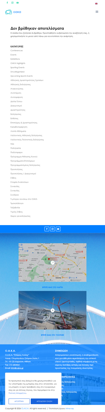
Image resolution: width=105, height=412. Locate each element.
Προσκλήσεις (16, 169)
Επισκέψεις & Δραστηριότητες (23, 122)
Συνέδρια (14, 194)
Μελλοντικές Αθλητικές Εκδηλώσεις (26, 135)
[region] (33, 390)
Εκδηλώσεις (15, 114)
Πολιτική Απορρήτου (17, 393)
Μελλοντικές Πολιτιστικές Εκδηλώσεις (27, 139)
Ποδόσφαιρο (16, 152)
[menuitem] (96, 3)
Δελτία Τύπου (16, 101)
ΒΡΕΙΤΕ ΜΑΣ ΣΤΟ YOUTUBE (52, 335)
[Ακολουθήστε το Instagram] (12, 3)
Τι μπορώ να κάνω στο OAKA (23, 199)
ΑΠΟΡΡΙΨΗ (19, 401)
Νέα (12, 144)
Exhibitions (15, 59)
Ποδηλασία (15, 148)
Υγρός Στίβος (16, 211)
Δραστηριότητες (17, 110)
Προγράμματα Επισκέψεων (22, 161)
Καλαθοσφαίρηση (18, 127)
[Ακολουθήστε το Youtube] (17, 3)
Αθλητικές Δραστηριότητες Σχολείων (26, 80)
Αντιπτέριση (15, 93)
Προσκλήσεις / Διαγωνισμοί (23, 173)
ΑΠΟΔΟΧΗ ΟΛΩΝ (44, 401)
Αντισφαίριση (16, 97)
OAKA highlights (17, 63)
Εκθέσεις (14, 118)
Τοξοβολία (15, 207)
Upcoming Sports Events (21, 76)
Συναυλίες (14, 186)
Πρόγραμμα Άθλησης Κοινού (23, 156)
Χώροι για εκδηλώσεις (20, 216)
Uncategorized (17, 71)
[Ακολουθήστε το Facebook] (7, 3)
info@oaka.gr (17, 368)
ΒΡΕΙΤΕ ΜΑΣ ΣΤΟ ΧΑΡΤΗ (52, 287)
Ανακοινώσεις (16, 88)
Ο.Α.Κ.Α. (25, 408)
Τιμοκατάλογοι (16, 203)
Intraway (70, 408)
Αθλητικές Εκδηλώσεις (20, 84)
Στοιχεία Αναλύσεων (19, 182)
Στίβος (13, 177)
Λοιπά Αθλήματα (18, 131)
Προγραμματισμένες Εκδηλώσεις (25, 165)
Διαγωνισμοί (16, 105)
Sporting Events (17, 67)
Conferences (16, 50)
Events (13, 54)
